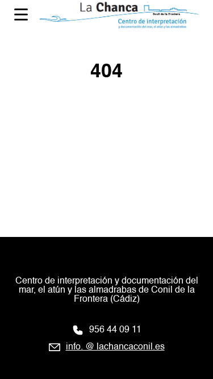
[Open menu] (21, 14)
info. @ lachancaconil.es (115, 347)
